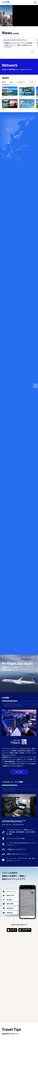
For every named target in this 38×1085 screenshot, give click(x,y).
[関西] (17, 136)
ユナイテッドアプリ (19, 963)
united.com (5, 963)
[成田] (20, 135)
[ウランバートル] (4, 129)
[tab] (5, 82)
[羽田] (19, 136)
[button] (17, 734)
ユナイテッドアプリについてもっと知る (19, 1013)
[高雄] (10, 143)
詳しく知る (19, 772)
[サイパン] (22, 146)
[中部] (18, 137)
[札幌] (20, 132)
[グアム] (21, 147)
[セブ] (12, 150)
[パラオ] (18, 148)
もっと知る (19, 1073)
